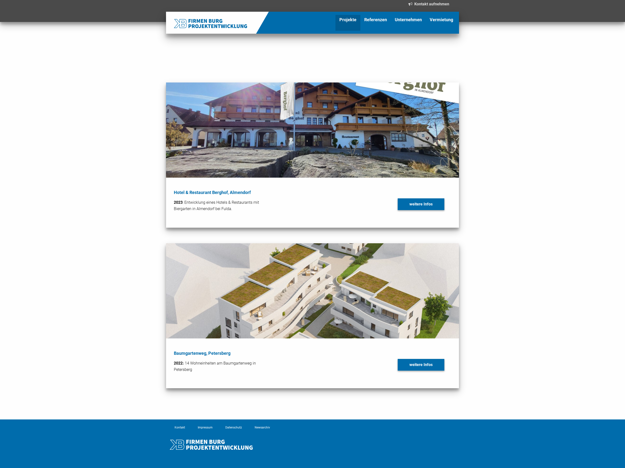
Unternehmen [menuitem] (408, 19)
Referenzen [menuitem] (375, 19)
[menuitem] (174, 17)
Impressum (205, 427)
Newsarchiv (262, 427)
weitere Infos (421, 204)
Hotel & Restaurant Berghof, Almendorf (212, 192)
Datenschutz (233, 427)
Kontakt (180, 427)
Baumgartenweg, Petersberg (202, 353)
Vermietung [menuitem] (441, 19)
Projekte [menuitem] (347, 19)
